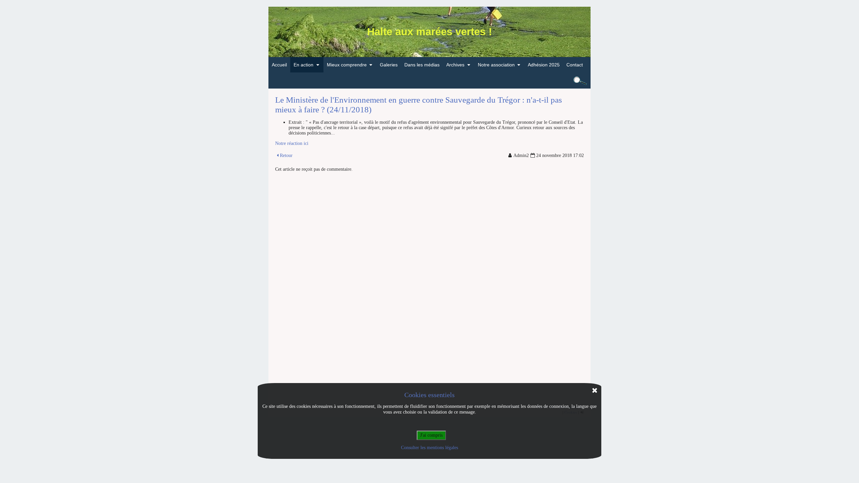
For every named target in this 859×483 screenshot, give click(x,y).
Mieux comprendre (347, 64)
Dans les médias (422, 64)
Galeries (389, 64)
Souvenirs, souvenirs (503, 80)
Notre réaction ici (291, 143)
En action (303, 64)
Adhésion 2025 (544, 64)
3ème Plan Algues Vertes (356, 80)
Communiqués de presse (323, 80)
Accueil (279, 64)
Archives (455, 64)
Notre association (496, 64)
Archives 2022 (465, 80)
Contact (574, 64)
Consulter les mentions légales (429, 447)
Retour (286, 155)
